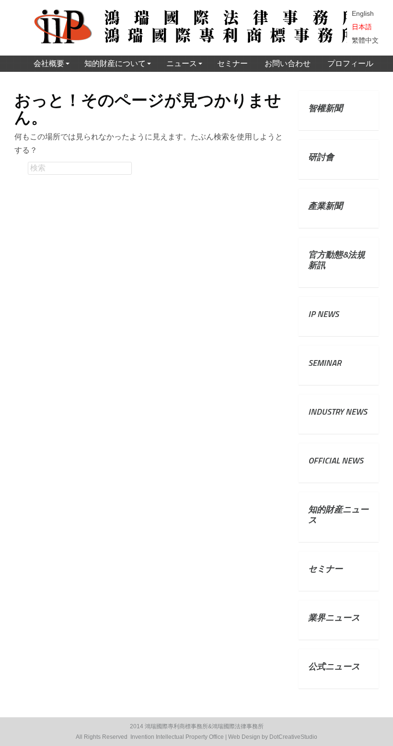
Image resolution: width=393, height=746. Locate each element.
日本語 (362, 27)
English (363, 13)
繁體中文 (365, 40)
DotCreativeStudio (293, 737)
